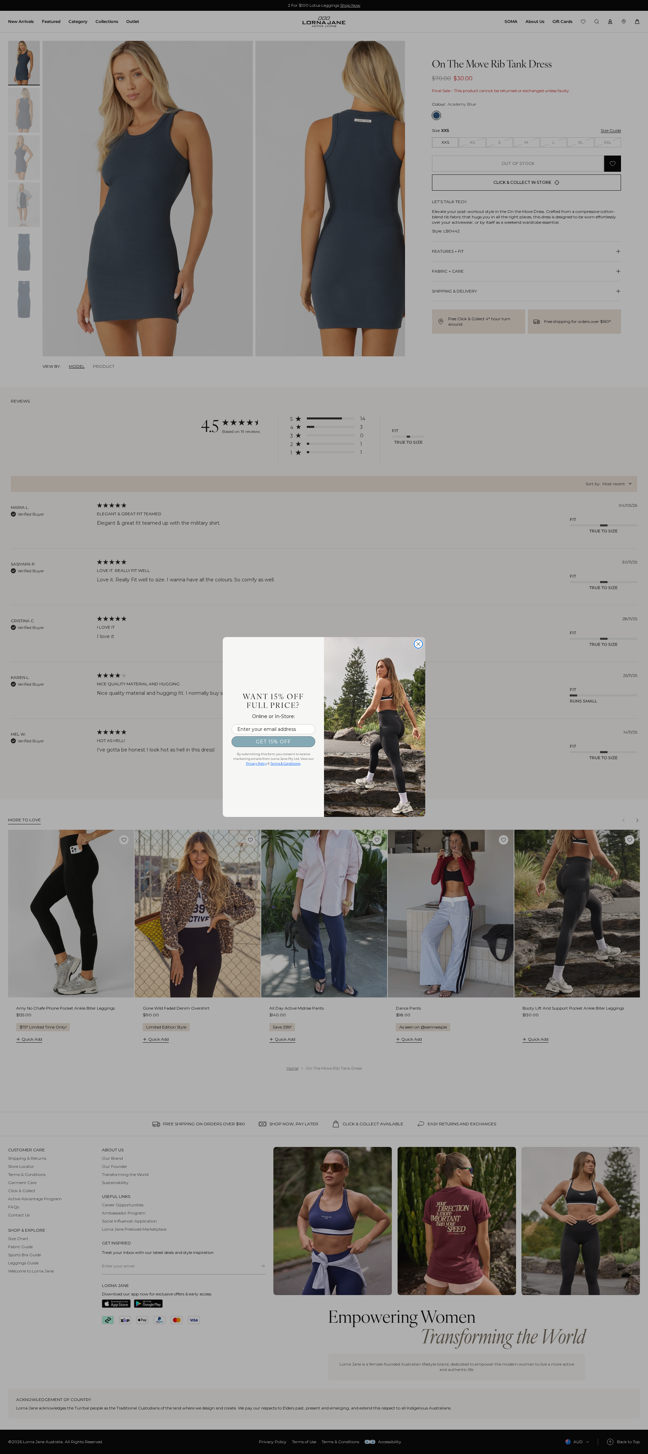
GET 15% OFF (273, 742)
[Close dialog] (418, 644)
